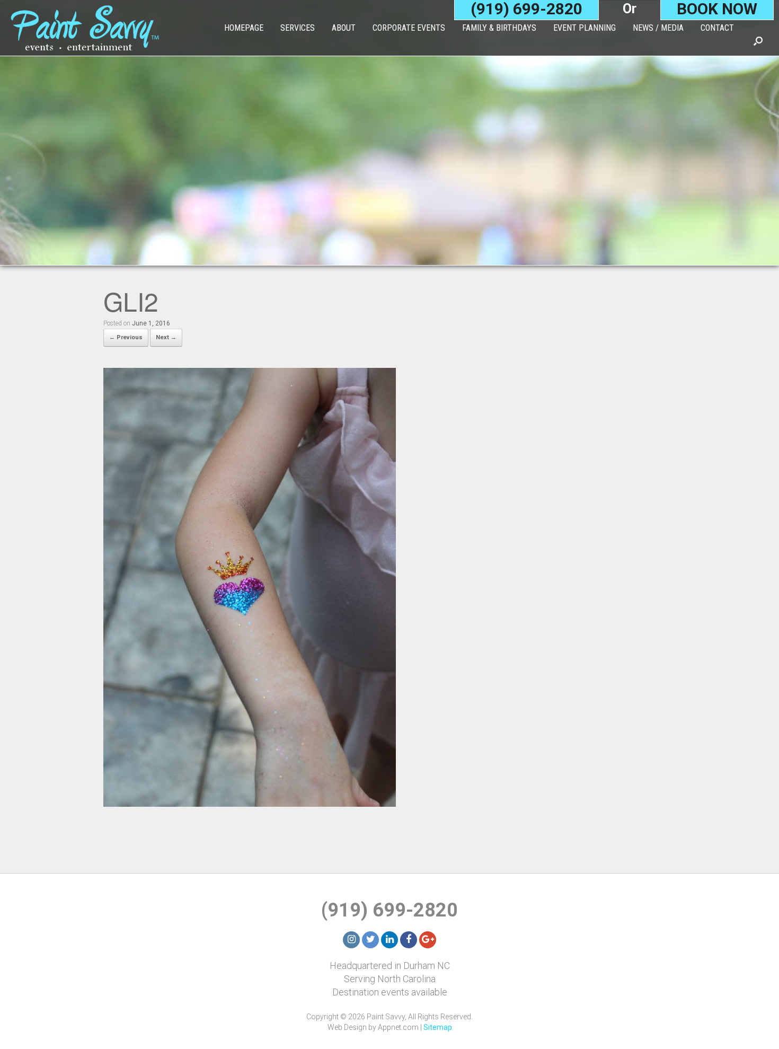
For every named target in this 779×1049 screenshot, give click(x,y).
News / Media (658, 28)
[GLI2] (249, 803)
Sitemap (437, 1027)
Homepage (243, 28)
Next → (166, 337)
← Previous (126, 337)
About (344, 28)
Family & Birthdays (499, 28)
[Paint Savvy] (85, 28)
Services (297, 28)
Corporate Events (409, 28)
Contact (717, 28)
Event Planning (584, 28)
